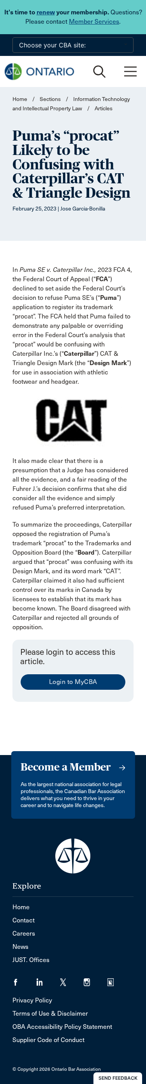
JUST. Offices (30, 960)
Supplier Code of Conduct (48, 1040)
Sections (51, 99)
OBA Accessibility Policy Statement (62, 1026)
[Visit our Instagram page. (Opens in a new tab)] (95, 979)
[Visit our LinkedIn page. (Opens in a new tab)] (48, 979)
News (20, 946)
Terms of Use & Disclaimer (50, 1013)
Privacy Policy (32, 1000)
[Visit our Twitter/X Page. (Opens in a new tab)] (72, 979)
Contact (23, 920)
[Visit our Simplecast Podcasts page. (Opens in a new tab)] (115, 979)
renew (46, 12)
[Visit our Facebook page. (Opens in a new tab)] (24, 979)
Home (19, 99)
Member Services (94, 21)
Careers (23, 933)
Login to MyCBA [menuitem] (73, 682)
